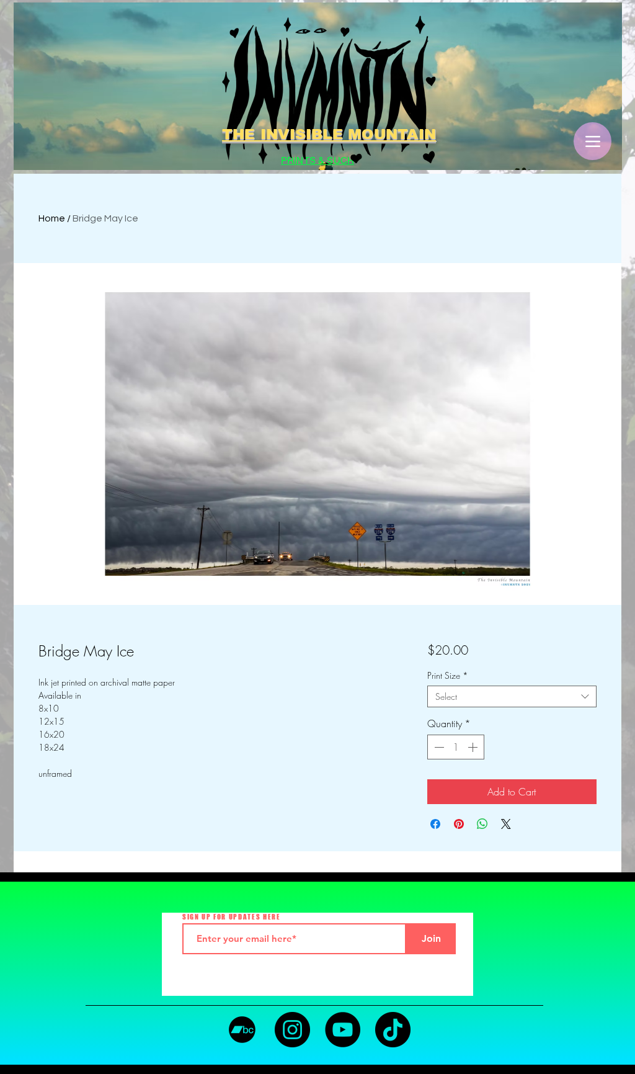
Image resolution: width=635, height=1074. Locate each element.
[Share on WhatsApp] (482, 824)
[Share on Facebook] (435, 824)
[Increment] (473, 747)
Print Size (447, 675)
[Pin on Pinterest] (458, 824)
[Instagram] (292, 1029)
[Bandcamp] (242, 1029)
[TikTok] (393, 1029)
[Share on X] (506, 824)
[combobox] (512, 696)
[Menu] (592, 141)
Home (51, 218)
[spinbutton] (455, 747)
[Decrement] (437, 747)
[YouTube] (342, 1029)
